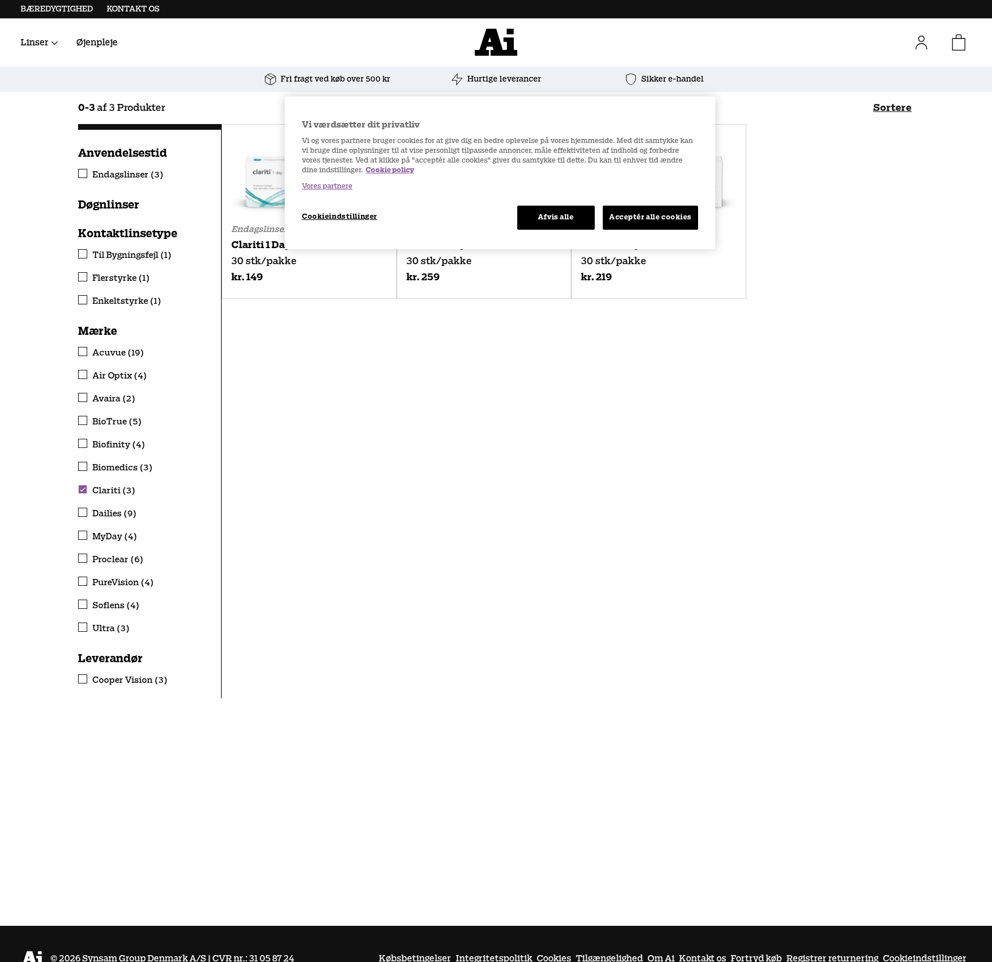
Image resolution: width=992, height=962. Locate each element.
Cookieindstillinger (339, 216)
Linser (35, 42)
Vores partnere (327, 185)
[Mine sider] (926, 43)
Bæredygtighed (57, 9)
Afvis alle (556, 217)
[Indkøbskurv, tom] (958, 42)
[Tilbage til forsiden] (496, 42)
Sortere (892, 107)
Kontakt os (133, 9)
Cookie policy (390, 170)
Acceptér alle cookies (650, 217)
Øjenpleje (97, 42)
